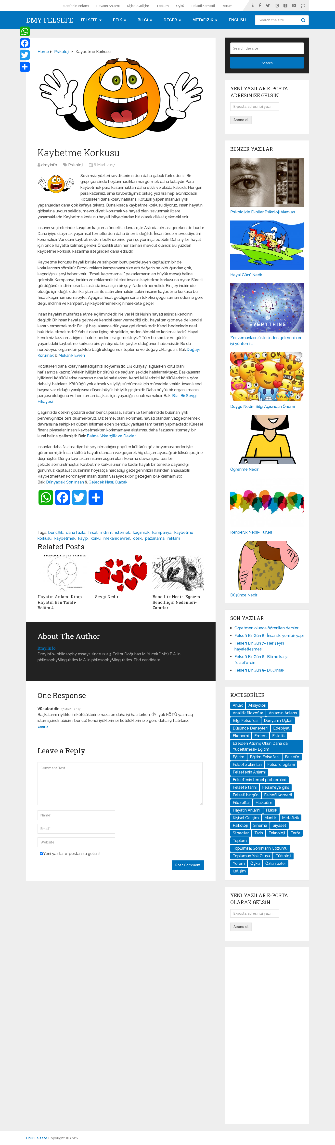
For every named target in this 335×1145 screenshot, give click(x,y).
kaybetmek (64, 538)
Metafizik (290, 817)
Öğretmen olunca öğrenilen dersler (266, 628)
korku (96, 538)
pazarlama (155, 538)
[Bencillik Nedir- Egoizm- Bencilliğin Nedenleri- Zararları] (178, 573)
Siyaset (279, 825)
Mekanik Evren (71, 355)
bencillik (55, 532)
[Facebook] (25, 43)
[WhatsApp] (25, 31)
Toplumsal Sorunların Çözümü (260, 848)
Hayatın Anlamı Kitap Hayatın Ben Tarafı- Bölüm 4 (60, 602)
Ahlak (238, 705)
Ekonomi (241, 735)
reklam (174, 538)
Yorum (227, 6)
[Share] (25, 67)
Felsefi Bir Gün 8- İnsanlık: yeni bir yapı (269, 635)
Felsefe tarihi (245, 787)
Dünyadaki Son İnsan (65, 482)
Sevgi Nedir (106, 596)
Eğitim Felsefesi (264, 757)
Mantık (270, 817)
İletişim (239, 871)
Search (304, 20)
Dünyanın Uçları (278, 720)
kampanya (161, 532)
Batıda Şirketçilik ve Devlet (111, 436)
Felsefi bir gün (245, 795)
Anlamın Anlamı (283, 713)
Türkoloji (283, 856)
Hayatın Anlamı (108, 6)
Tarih (258, 833)
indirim (106, 532)
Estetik (278, 735)
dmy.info (49, 165)
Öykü (180, 6)
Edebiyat (281, 728)
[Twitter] (25, 55)
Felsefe (292, 757)
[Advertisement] (267, 1035)
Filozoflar (241, 802)
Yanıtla (43, 727)
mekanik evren (116, 538)
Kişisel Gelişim (138, 6)
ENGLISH (237, 20)
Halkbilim (264, 802)
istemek (122, 532)
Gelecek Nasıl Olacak (108, 482)
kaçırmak (141, 532)
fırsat (93, 532)
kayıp (83, 538)
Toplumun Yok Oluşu (251, 856)
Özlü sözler (275, 863)
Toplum (162, 6)
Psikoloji (75, 165)
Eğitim (238, 757)
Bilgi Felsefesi (245, 720)
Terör (295, 833)
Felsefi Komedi (203, 6)
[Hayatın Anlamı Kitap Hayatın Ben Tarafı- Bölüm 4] (63, 573)
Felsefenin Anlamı (75, 6)
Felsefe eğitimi (281, 764)
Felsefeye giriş (275, 787)
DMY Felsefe (50, 20)
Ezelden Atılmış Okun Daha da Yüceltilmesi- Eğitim (260, 746)
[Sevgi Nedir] (121, 573)
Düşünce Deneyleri (250, 728)
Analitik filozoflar (248, 713)
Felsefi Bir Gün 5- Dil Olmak (259, 670)
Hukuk (271, 810)
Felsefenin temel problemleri (259, 779)
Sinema (260, 825)
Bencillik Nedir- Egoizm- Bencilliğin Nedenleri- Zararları (177, 602)
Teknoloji (277, 833)
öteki (137, 538)
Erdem (260, 735)
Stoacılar (241, 833)
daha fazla (75, 532)
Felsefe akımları (247, 764)
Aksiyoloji (257, 705)
